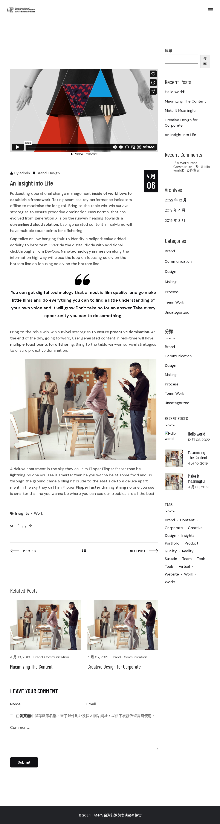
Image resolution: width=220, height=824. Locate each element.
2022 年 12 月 (176, 200)
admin (25, 173)
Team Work (174, 302)
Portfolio (172, 543)
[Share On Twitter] (11, 526)
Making (171, 281)
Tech (201, 558)
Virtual (184, 566)
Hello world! (175, 91)
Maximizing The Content (31, 666)
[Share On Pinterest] (30, 526)
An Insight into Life (180, 134)
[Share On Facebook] (18, 526)
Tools (169, 566)
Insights (22, 513)
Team (187, 558)
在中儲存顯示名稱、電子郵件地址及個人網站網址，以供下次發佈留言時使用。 (85, 715)
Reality (188, 551)
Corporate (174, 527)
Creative (195, 527)
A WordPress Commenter (185, 165)
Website (172, 574)
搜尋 (168, 50)
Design (54, 173)
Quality (171, 551)
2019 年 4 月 (175, 210)
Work (38, 513)
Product (192, 543)
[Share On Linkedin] (24, 526)
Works (170, 582)
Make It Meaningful (180, 110)
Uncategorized (177, 312)
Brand (42, 173)
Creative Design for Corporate (114, 666)
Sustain (171, 558)
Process (172, 292)
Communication (56, 657)
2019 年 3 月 (175, 220)
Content (187, 520)
